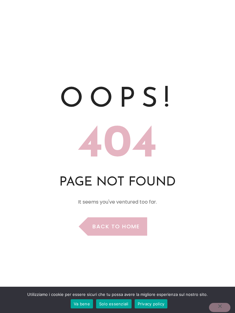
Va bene (82, 303)
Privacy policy (151, 303)
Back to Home (116, 226)
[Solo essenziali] (219, 307)
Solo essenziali (114, 303)
